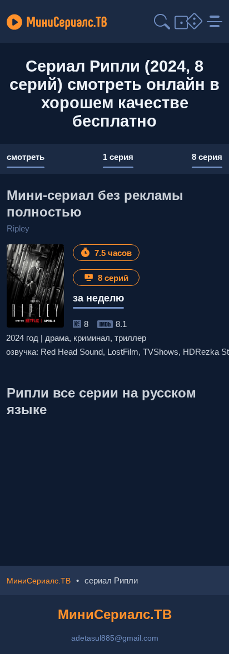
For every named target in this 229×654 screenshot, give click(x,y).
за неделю (98, 298)
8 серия (207, 157)
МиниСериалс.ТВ (115, 614)
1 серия (118, 157)
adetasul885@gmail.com (114, 637)
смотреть (25, 157)
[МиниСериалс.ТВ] (57, 21)
